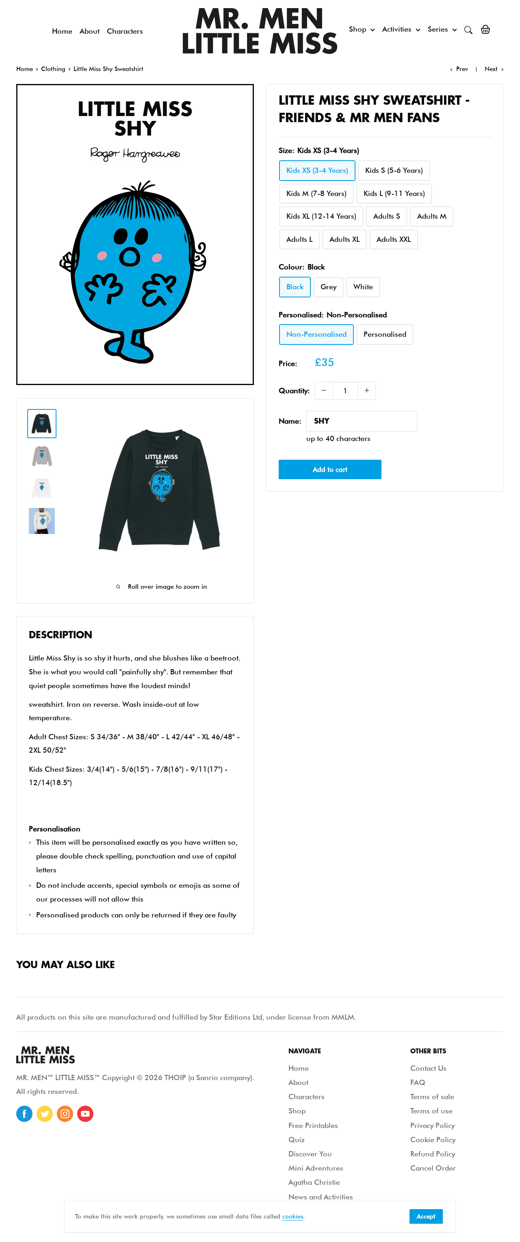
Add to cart (330, 469)
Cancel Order (433, 1168)
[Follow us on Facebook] (24, 1114)
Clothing (53, 69)
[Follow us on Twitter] (45, 1114)
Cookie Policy (432, 1139)
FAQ (417, 1082)
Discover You (310, 1153)
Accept (426, 1216)
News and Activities (320, 1196)
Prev (462, 69)
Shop (357, 29)
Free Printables (313, 1125)
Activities (397, 29)
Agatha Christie (314, 1182)
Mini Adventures (315, 1168)
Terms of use (431, 1110)
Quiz (296, 1139)
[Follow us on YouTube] (85, 1114)
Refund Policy (432, 1153)
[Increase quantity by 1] (366, 390)
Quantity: (294, 390)
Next (491, 69)
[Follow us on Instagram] (65, 1114)
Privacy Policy (432, 1125)
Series (438, 29)
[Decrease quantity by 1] (323, 390)
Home (62, 31)
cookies (292, 1216)
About (90, 31)
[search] (468, 29)
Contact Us (428, 1068)
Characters (125, 31)
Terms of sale (432, 1096)
